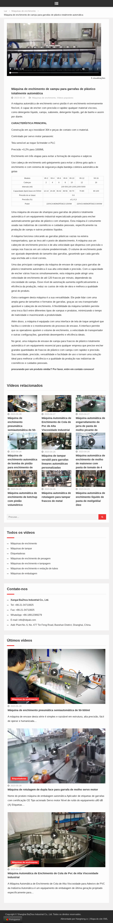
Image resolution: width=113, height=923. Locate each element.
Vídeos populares (65, 98)
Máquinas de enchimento (44, 98)
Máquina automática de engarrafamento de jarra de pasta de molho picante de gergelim (90, 426)
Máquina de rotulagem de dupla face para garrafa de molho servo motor (53, 789)
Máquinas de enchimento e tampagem (30, 563)
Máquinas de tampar (21, 548)
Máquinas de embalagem (24, 573)
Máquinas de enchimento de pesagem (30, 558)
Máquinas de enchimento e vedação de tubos (34, 568)
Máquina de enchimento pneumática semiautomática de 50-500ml (22, 426)
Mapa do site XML (99, 919)
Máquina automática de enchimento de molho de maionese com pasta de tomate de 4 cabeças (90, 463)
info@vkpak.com (27, 620)
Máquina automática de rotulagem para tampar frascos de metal (56, 497)
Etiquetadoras (18, 553)
